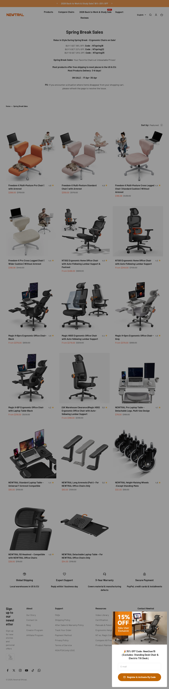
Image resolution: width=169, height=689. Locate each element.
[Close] (162, 616)
